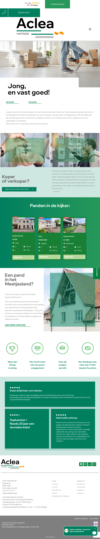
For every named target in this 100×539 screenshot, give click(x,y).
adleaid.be (52, 537)
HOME (54, 481)
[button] (90, 29)
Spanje (54, 493)
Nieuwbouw (56, 490)
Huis (40, 236)
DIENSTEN (80, 490)
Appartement (17, 236)
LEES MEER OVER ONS (15, 325)
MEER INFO (17, 257)
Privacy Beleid (94, 518)
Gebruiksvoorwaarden (81, 518)
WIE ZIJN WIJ (81, 484)
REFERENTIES (81, 481)
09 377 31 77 (24, 12)
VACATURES (81, 487)
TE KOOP (10, 102)
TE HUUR (32, 102)
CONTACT (80, 493)
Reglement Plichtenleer (60, 496)
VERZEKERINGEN (57, 4)
